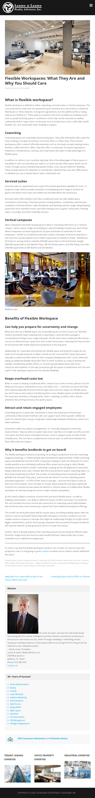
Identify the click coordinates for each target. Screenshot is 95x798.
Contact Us (12, 665)
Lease (65, 560)
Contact (45, 551)
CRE (48, 560)
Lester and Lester (74, 560)
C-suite (18, 560)
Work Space (42, 566)
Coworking (42, 560)
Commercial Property (30, 560)
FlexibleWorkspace (73, 563)
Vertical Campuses (30, 566)
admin (27, 88)
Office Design (10, 563)
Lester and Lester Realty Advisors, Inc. (56, 792)
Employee (58, 560)
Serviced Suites (10, 566)
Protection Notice (59, 738)
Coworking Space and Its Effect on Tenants (70, 576)
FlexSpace (84, 563)
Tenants (20, 566)
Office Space (29, 563)
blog (13, 560)
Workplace (51, 566)
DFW (52, 560)
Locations (85, 560)
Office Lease (19, 563)
